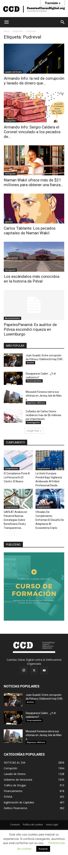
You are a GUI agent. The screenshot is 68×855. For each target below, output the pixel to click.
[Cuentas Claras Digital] (34, 9)
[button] (6, 22)
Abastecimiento (12, 318)
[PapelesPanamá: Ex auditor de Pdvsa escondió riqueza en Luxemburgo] (34, 305)
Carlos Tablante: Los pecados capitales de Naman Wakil (30, 230)
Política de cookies (33, 824)
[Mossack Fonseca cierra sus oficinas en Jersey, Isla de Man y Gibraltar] (13, 396)
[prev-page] (6, 533)
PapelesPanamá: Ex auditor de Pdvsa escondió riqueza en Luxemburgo (30, 329)
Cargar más (32, 430)
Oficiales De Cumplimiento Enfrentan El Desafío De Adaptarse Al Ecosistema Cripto (50, 519)
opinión (9, 221)
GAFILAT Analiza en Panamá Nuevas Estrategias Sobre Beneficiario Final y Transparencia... (15, 519)
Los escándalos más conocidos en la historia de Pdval (32, 278)
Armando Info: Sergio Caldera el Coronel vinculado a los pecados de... (32, 132)
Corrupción (10, 120)
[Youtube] (44, 670)
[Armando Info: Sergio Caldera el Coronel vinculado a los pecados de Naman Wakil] (34, 107)
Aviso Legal (52, 824)
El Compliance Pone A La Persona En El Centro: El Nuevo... (17, 477)
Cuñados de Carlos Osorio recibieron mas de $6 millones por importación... (43, 415)
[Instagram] (24, 670)
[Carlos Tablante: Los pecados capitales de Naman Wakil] (34, 209)
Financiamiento (34, 380)
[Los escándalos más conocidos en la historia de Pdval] (34, 257)
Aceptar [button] (43, 848)
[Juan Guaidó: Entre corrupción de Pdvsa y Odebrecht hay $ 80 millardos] (13, 360)
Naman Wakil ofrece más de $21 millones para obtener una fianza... (33, 182)
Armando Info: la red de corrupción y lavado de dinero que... (34, 80)
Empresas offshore (36, 403)
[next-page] (12, 533)
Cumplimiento (11, 468)
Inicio (6, 31)
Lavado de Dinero (13, 72)
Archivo (30, 362)
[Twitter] (34, 670)
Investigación (33, 422)
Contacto (15, 824)
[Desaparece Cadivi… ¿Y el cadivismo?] (13, 378)
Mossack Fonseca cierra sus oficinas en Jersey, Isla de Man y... (44, 395)
